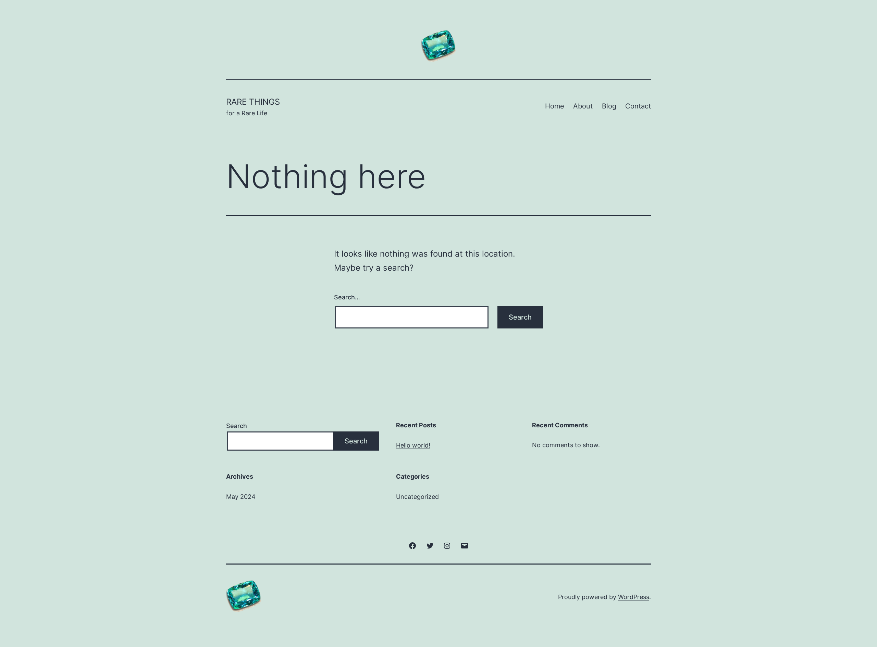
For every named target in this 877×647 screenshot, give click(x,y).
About (583, 106)
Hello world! (413, 445)
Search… (347, 297)
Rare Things (253, 102)
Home (554, 106)
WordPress (633, 596)
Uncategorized (417, 496)
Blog (609, 106)
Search (236, 425)
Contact (638, 106)
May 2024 (241, 496)
